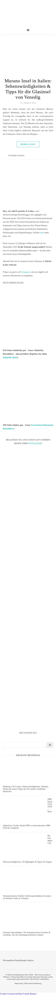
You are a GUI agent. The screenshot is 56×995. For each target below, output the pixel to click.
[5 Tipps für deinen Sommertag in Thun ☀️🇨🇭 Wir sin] (28, 529)
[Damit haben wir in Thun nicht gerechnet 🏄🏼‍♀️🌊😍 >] (28, 559)
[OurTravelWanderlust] (28, 13)
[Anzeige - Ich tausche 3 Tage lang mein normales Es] (28, 679)
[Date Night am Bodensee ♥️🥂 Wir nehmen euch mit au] (28, 649)
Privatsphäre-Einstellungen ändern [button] (18, 960)
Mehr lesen (28, 144)
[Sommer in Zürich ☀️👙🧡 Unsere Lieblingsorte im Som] (28, 589)
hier (42, 232)
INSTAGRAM (34, 443)
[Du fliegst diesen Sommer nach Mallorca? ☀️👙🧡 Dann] (28, 710)
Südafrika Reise (10, 357)
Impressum (19, 983)
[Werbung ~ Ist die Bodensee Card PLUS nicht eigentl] (28, 468)
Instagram (25, 272)
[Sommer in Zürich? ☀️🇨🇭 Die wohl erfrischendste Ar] (28, 498)
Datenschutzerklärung (32, 983)
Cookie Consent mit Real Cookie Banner (18, 994)
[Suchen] (50, 745)
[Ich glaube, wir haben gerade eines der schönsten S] (28, 618)
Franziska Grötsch (16, 155)
